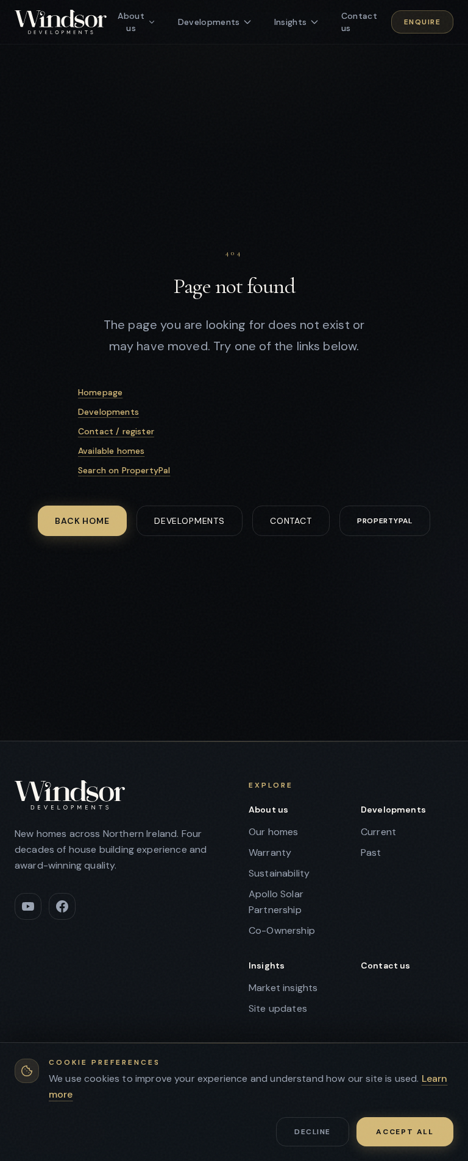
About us (268, 809)
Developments (108, 411)
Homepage (100, 392)
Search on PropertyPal (124, 470)
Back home (82, 520)
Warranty (270, 852)
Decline (312, 1132)
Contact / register (116, 431)
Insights (267, 965)
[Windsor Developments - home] (61, 22)
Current (378, 831)
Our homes (273, 831)
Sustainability (279, 873)
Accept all (405, 1132)
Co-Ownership (282, 930)
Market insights (283, 987)
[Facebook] (62, 906)
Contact (291, 520)
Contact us (386, 965)
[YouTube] (28, 906)
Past (371, 852)
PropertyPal (385, 521)
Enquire (422, 22)
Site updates (278, 1008)
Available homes (111, 450)
